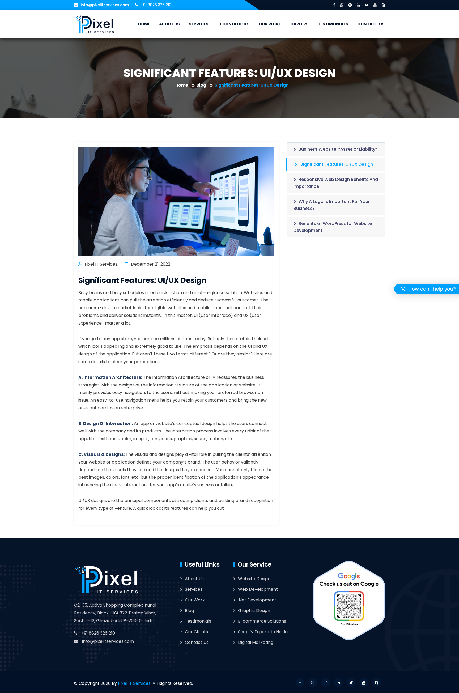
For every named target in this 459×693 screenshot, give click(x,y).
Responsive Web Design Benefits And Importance (336, 182)
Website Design (254, 579)
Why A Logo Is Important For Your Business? (332, 204)
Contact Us (371, 24)
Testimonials (333, 24)
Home (144, 24)
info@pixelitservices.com (105, 4)
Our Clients (196, 632)
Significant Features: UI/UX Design (336, 164)
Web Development (258, 589)
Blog (201, 85)
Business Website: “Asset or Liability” (338, 149)
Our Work (270, 24)
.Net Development (257, 600)
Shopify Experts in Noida (263, 632)
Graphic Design (254, 610)
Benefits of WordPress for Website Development (333, 226)
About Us (169, 24)
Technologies (234, 24)
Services (199, 24)
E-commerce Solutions (262, 621)
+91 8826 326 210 (98, 633)
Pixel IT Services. (134, 683)
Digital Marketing (255, 642)
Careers (299, 24)
